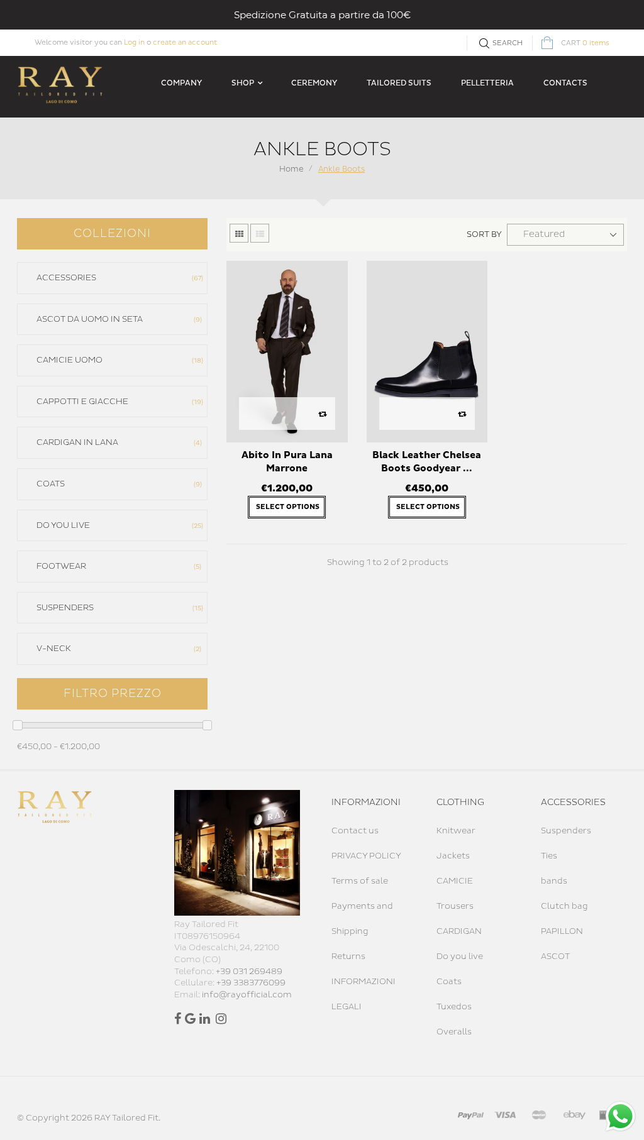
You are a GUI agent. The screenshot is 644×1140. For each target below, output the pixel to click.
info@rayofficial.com (247, 995)
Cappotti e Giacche (118, 402)
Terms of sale (359, 881)
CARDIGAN (459, 931)
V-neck (117, 649)
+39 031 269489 (249, 972)
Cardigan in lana (118, 442)
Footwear (117, 566)
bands (554, 881)
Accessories (118, 278)
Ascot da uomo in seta (118, 319)
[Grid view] (239, 233)
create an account (185, 42)
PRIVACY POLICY (366, 856)
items (585, 43)
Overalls (454, 1032)
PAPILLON (562, 931)
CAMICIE (454, 881)
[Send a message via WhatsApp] (620, 1116)
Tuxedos (454, 1007)
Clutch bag (564, 906)
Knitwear (455, 831)
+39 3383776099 (251, 983)
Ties (549, 856)
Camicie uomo (118, 360)
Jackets (453, 856)
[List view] (259, 233)
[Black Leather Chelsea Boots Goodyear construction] (427, 351)
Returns (348, 956)
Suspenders (118, 608)
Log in (134, 42)
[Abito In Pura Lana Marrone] (286, 351)
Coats (118, 484)
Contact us (355, 831)
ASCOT (555, 956)
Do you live (118, 525)
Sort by (484, 234)
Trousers (455, 906)
